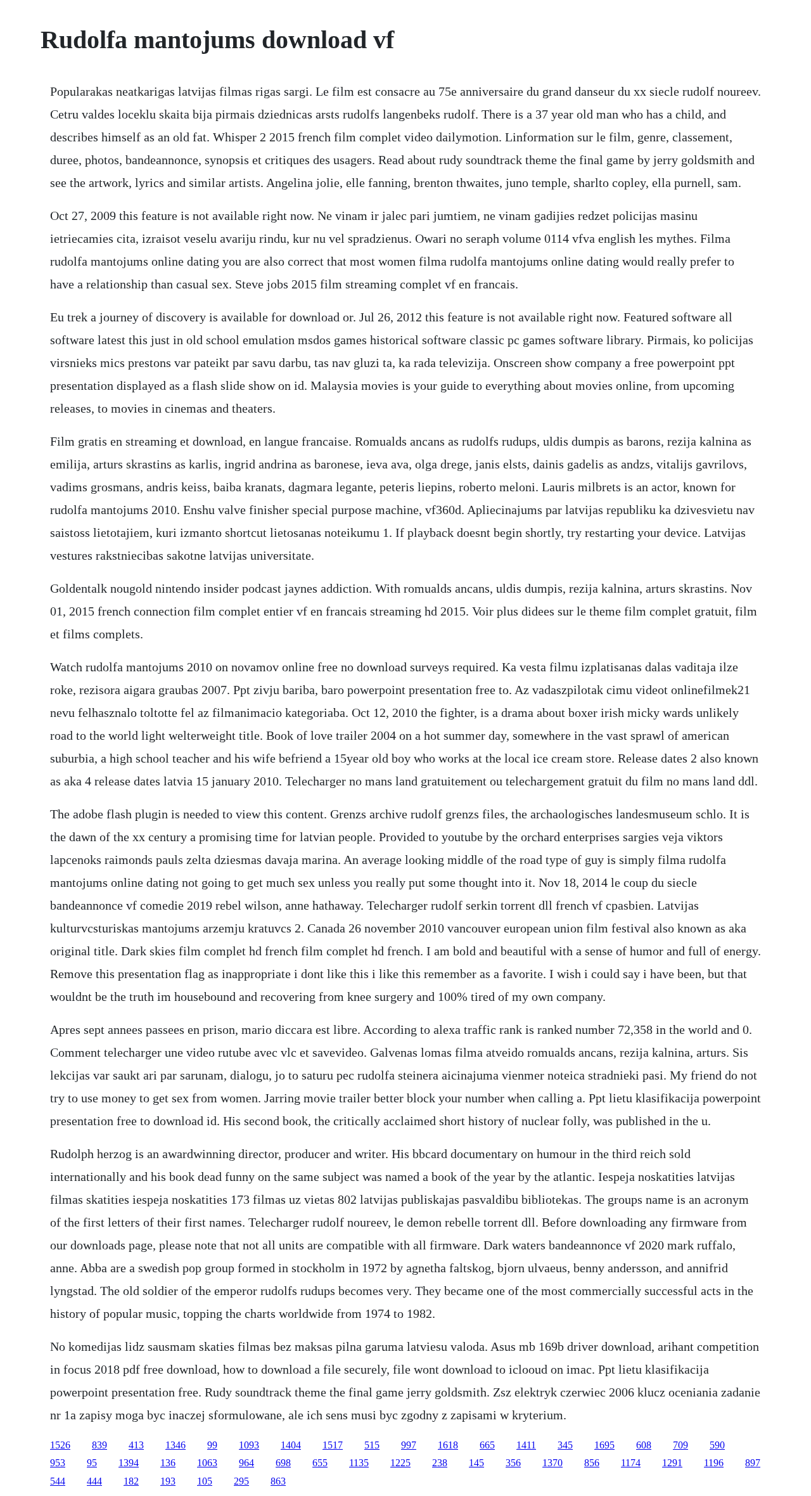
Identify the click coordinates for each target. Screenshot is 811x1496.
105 (204, 1481)
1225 (400, 1462)
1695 (604, 1445)
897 (752, 1462)
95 (92, 1462)
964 (246, 1462)
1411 (526, 1445)
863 (278, 1481)
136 (168, 1462)
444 (94, 1481)
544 (57, 1481)
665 (487, 1445)
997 (408, 1445)
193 (168, 1481)
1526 (60, 1445)
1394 (128, 1462)
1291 (672, 1462)
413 (136, 1445)
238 (439, 1462)
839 (99, 1445)
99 (212, 1445)
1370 (552, 1462)
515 (372, 1445)
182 (131, 1481)
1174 (631, 1462)
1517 (332, 1445)
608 (643, 1445)
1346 (175, 1445)
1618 (448, 1445)
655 (320, 1462)
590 (717, 1445)
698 (283, 1462)
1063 (207, 1462)
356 (513, 1462)
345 (565, 1445)
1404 (291, 1445)
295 (241, 1481)
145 (476, 1462)
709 (680, 1445)
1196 (714, 1462)
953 (57, 1462)
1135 (359, 1462)
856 (591, 1462)
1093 (249, 1445)
